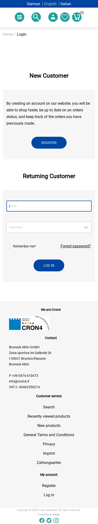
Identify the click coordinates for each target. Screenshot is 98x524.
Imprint (49, 453)
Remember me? (24, 246)
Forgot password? (76, 246)
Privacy (49, 444)
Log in (49, 495)
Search (49, 407)
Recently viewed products (49, 416)
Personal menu (53, 17)
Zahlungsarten (49, 462)
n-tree (56, 514)
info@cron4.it (19, 381)
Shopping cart (81, 13)
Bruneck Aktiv (19, 364)
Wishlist (65, 17)
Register (49, 485)
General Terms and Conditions (49, 435)
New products (48, 425)
